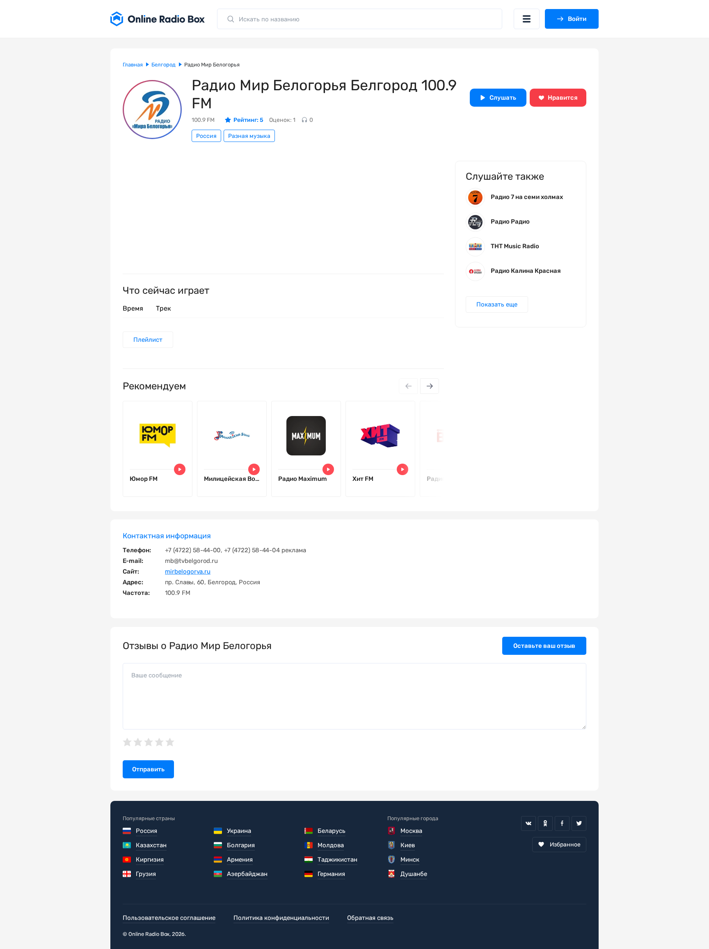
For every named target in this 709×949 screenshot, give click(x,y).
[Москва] (391, 831)
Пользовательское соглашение (169, 918)
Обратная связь (370, 918)
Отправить (148, 769)
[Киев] (391, 845)
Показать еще (496, 304)
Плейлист (147, 339)
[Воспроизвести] (179, 469)
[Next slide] (429, 386)
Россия (206, 136)
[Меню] (527, 19)
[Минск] (391, 859)
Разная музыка (249, 136)
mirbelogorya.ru (187, 571)
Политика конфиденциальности (281, 918)
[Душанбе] (391, 874)
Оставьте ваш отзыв (544, 645)
